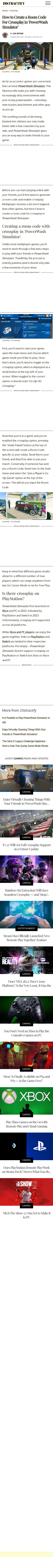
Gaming (14, 10)
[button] (48, 3)
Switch (6, 641)
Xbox (5, 610)
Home (5, 10)
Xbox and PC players (22, 632)
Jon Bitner (18, 33)
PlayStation (37, 636)
